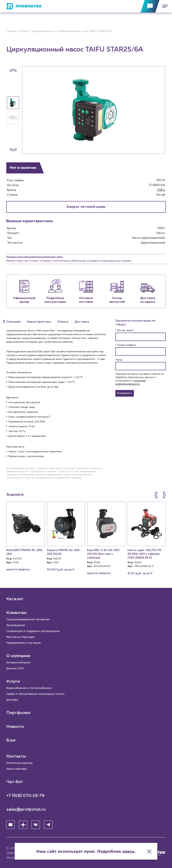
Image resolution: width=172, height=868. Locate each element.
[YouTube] (10, 825)
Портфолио (18, 713)
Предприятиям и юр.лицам (23, 642)
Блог (11, 740)
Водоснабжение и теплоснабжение (29, 688)
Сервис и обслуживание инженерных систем (35, 693)
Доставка (12, 699)
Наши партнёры (16, 768)
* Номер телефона (125, 345)
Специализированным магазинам (28, 619)
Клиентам (16, 613)
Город (118, 360)
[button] (13, 70)
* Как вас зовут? (124, 330)
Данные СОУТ (15, 668)
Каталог (14, 599)
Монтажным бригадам (20, 636)
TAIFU (161, 189)
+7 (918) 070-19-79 (25, 796)
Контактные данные (19, 762)
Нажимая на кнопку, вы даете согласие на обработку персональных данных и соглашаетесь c (139, 379)
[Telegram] (48, 825)
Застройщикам (15, 625)
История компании (18, 662)
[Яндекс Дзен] (23, 825)
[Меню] (163, 6)
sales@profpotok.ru (26, 809)
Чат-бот (14, 782)
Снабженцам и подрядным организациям (33, 631)
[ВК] (35, 825)
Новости (15, 726)
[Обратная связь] (150, 6)
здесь (128, 851)
